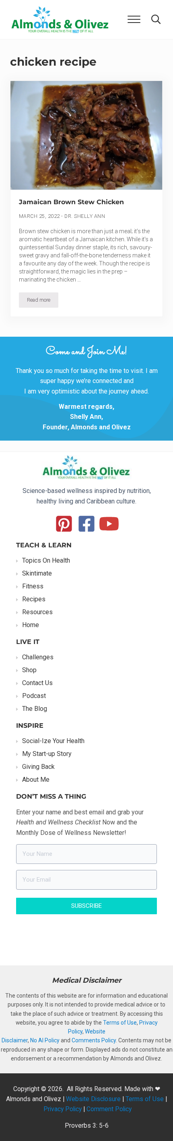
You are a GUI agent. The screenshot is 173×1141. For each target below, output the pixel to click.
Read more (42, 301)
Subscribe (86, 905)
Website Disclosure (93, 1099)
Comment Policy (109, 1109)
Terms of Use (120, 1022)
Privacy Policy (62, 1109)
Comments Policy (94, 1040)
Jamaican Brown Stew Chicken (71, 202)
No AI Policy (45, 1040)
